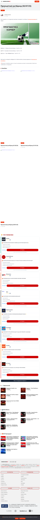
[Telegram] (13, 461)
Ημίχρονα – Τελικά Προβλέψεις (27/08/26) (32, 389)
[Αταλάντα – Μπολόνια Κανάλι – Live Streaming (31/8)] (3, 422)
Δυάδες (2, 476)
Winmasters (23, 479)
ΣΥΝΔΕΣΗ (36, 1)
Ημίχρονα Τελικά (4, 484)
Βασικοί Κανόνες (4, 490)
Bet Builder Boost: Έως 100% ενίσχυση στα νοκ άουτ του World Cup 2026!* (32, 443)
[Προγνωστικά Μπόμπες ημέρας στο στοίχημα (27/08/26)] (23, 398)
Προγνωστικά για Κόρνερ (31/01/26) (29, 145)
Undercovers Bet (8, 14)
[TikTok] (15, 461)
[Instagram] (12, 461)
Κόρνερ (3, 10)
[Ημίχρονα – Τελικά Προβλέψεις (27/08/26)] (23, 392)
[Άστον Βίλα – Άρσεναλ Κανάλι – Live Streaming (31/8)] (23, 416)
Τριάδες (2, 478)
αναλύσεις (23, 465)
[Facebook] (10, 461)
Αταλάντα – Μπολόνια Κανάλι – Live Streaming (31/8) (12, 419)
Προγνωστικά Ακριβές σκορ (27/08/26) (11, 389)
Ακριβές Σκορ (3, 483)
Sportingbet (23, 483)
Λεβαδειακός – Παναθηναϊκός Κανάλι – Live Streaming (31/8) (12, 425)
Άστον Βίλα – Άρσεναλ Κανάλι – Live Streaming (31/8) (32, 413)
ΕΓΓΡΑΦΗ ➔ (22, 267)
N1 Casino (22, 492)
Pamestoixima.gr (23, 478)
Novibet (22, 476)
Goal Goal (2, 481)
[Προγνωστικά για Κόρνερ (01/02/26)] (10, 107)
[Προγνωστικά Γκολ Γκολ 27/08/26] (3, 405)
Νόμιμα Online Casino (24, 490)
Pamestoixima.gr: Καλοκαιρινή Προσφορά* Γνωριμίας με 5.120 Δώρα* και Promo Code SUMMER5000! (32, 438)
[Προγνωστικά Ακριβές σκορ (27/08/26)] (3, 392)
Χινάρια (2, 474)
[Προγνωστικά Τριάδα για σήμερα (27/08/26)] (3, 398)
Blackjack (22, 497)
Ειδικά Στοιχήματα (4, 494)
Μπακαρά (22, 499)
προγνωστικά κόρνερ (32, 19)
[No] (38, 517)
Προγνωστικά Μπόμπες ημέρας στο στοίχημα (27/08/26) (32, 395)
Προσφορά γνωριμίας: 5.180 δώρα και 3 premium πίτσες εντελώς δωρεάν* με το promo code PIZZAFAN (12, 444)
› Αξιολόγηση (4, 267)
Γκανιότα (2, 499)
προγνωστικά (13, 465)
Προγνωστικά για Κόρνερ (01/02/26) (9, 145)
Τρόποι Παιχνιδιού (4, 492)
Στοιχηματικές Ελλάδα (24, 474)
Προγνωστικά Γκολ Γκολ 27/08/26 (12, 400)
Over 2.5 (2, 479)
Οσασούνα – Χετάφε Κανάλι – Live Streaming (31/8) (32, 419)
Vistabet (22, 484)
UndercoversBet (3, 7)
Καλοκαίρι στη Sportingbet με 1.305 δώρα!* (11, 450)
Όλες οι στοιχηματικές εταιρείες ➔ (20, 380)
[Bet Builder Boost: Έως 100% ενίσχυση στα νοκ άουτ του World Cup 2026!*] (23, 447)
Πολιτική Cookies (22, 518)
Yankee (2, 497)
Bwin (22, 481)
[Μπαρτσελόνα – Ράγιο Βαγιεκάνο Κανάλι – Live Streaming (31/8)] (3, 416)
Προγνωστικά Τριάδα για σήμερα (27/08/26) (12, 395)
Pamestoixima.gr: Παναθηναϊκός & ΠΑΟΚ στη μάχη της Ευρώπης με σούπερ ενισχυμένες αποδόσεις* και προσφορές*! (12, 438)
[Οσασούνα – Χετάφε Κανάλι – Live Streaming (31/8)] (23, 422)
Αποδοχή (16, 518)
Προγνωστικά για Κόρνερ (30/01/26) (9, 224)
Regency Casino (23, 494)
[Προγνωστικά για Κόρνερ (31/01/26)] (30, 107)
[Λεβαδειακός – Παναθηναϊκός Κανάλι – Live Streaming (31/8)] (3, 429)
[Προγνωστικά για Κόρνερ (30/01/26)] (10, 186)
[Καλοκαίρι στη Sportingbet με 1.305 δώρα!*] (3, 453)
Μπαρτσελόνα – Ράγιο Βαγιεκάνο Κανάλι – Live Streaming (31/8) (12, 413)
